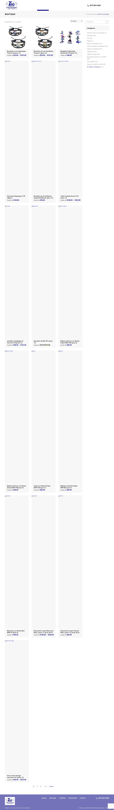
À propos (54, 5)
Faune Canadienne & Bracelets (96, 46)
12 (45, 786)
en (107, 1)
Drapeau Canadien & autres (95, 64)
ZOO (88, 38)
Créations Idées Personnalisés (95, 33)
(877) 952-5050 (95, 5)
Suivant (51, 786)
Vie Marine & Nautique (93, 67)
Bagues (89, 41)
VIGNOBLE (90, 35)
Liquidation (90, 51)
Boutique (42, 5)
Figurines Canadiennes (93, 49)
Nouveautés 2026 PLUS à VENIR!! (96, 57)
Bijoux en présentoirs (93, 43)
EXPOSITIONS (66, 5)
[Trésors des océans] (11, 5)
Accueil (31, 5)
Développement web (98, 808)
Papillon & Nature (92, 54)
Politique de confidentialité (85, 808)
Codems (107, 808)
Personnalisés (91, 61)
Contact (77, 5)
